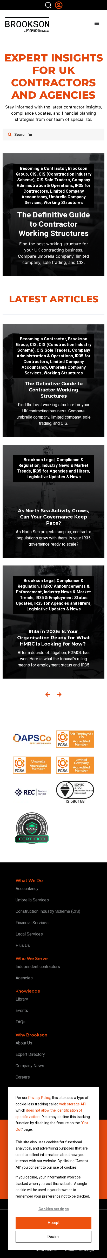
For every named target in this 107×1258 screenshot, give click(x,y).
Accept (53, 1223)
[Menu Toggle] (96, 23)
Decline (53, 1237)
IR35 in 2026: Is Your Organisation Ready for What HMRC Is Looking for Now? (53, 638)
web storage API (72, 1104)
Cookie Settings (79, 1249)
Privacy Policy (39, 1098)
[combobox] (53, 134)
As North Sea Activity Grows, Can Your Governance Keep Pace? (53, 517)
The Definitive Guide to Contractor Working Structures (53, 224)
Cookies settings (53, 1209)
